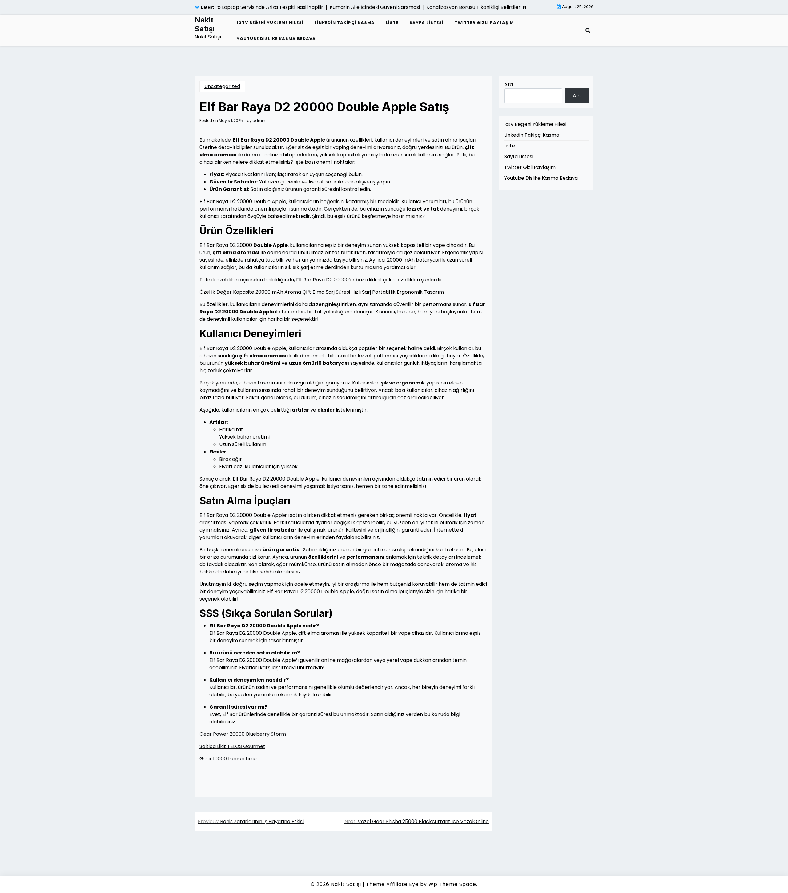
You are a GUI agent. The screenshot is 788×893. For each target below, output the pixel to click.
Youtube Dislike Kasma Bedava (276, 39)
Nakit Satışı (205, 24)
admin (258, 121)
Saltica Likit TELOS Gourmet (232, 746)
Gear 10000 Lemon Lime (228, 758)
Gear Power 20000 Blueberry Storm (242, 734)
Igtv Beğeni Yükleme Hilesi (270, 23)
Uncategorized (222, 86)
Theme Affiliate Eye (392, 884)
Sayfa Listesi (426, 23)
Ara (508, 84)
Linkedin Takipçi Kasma (345, 23)
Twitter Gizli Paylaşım (484, 23)
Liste (392, 23)
